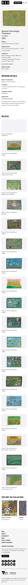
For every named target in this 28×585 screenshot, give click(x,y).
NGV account (7, 552)
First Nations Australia (7, 98)
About (3, 531)
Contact (4, 533)
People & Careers (6, 540)
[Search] (23, 2)
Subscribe (5, 556)
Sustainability (5, 536)
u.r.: (23, 86)
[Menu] (25, 2)
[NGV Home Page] (5, 3)
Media (3, 538)
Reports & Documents (7, 542)
